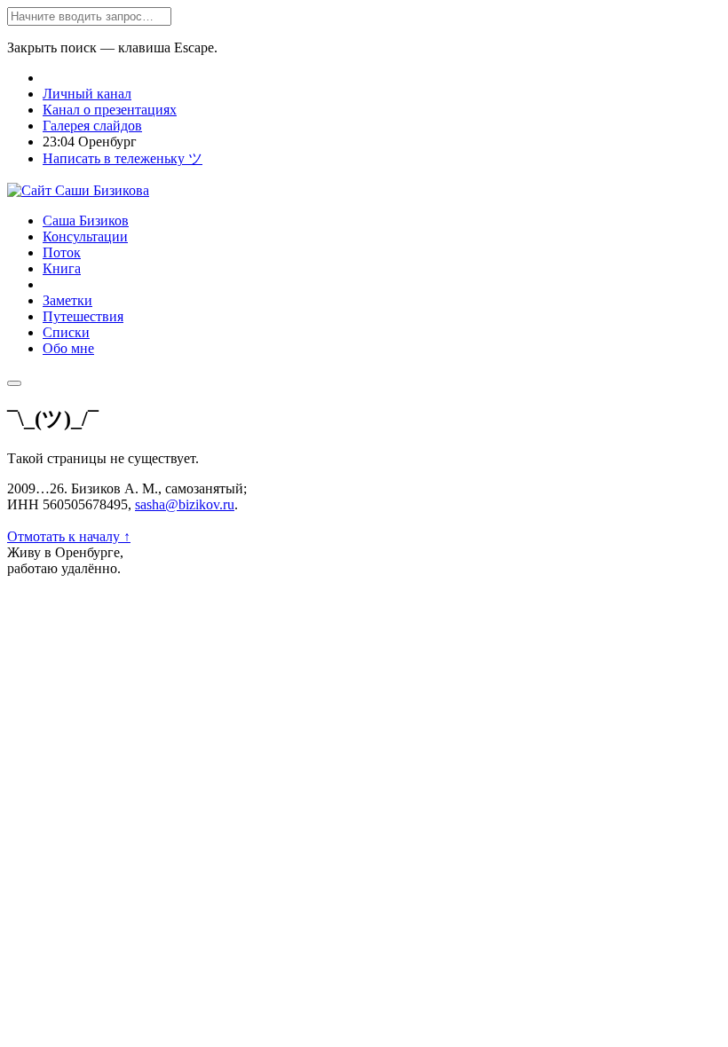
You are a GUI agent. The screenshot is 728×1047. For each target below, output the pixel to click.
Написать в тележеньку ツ (122, 158)
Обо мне (68, 348)
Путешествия (83, 316)
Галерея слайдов (92, 125)
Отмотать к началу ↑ (69, 536)
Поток (62, 252)
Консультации (85, 236)
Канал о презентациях (110, 109)
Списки (66, 332)
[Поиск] (14, 383)
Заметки (67, 300)
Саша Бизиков (86, 220)
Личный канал (87, 93)
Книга (62, 268)
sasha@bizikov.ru (184, 504)
